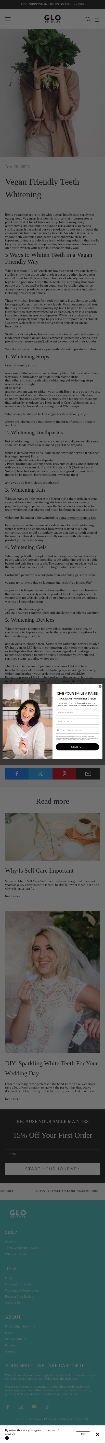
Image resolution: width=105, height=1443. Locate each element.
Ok (83, 1434)
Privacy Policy (72, 739)
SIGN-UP (77, 747)
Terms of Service (85, 739)
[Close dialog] (100, 686)
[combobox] (60, 730)
